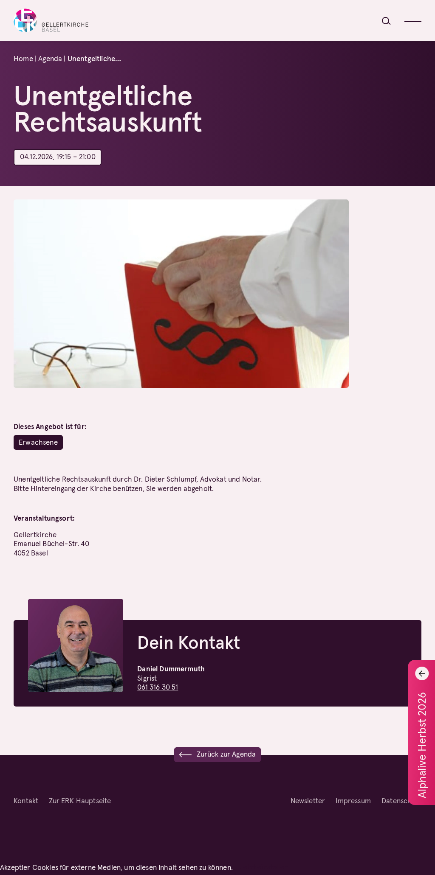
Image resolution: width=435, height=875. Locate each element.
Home (23, 58)
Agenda (50, 58)
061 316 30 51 (157, 687)
